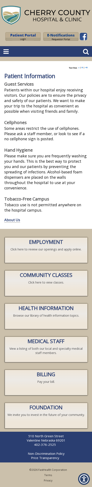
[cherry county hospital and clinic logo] (46, 25)
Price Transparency (45, 458)
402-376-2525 (45, 444)
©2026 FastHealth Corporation (48, 470)
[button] (84, 479)
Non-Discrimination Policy (46, 453)
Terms (48, 475)
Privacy (48, 480)
